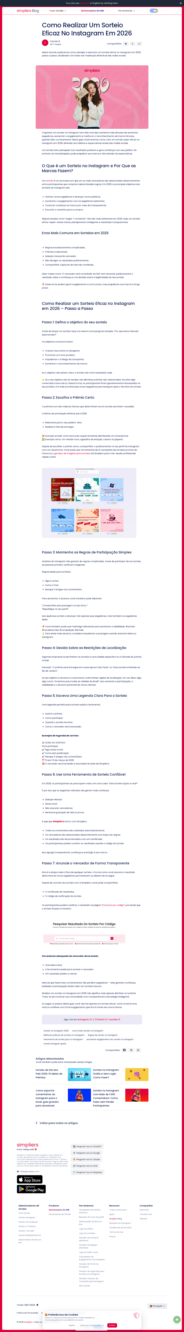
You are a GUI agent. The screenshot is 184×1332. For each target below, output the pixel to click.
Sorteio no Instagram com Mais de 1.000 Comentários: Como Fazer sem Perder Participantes (106, 1098)
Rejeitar (72, 1325)
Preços (112, 1236)
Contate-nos (146, 1214)
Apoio (111, 1214)
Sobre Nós (144, 1209)
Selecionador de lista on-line (30, 1241)
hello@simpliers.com (29, 1171)
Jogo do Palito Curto (88, 1252)
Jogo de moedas (87, 1233)
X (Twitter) (99, 1019)
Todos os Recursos (118, 1209)
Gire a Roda (84, 1285)
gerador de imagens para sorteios (72, 453)
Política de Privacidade (27, 1313)
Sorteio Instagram (26, 1217)
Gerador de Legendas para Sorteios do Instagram (91, 1272)
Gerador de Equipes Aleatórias (88, 1246)
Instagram (84, 1019)
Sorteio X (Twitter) (27, 1226)
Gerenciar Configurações (90, 1325)
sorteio (49, 180)
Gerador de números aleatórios (89, 1239)
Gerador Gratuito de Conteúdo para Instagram (91, 1280)
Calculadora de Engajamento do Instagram (92, 1258)
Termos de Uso (116, 1232)
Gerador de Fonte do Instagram (89, 1265)
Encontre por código (113, 905)
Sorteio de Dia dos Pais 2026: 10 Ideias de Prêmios (49, 1073)
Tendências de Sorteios (120, 1227)
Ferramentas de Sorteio (60, 1214)
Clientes (143, 1218)
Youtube (113, 1019)
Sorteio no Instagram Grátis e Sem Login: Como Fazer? (106, 1073)
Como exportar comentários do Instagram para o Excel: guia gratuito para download (47, 1098)
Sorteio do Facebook (28, 1222)
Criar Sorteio (24, 1213)
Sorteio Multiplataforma (29, 1235)
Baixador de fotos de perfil (91, 1217)
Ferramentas (125, 10)
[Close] (180, 3)
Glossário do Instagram (120, 1223)
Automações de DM (92, 10)
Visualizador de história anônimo (89, 1211)
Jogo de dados (86, 1228)
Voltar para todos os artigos (58, 1123)
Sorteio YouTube (26, 1230)
